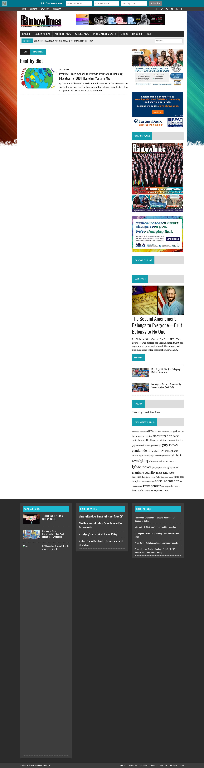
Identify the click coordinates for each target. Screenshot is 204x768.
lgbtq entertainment (158, 461)
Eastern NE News (42, 33)
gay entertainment (141, 445)
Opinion (124, 33)
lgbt (173, 455)
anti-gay (173, 432)
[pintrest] (166, 9)
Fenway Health (145, 440)
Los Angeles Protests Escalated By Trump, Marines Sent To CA (166, 386)
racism (171, 477)
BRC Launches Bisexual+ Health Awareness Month (55, 547)
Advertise (45, 9)
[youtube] (176, 9)
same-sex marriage (148, 481)
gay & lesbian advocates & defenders (170, 440)
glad (156, 451)
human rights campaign (143, 455)
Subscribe (57, 9)
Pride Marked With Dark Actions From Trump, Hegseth (156, 542)
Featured (26, 33)
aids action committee (161, 432)
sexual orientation (167, 481)
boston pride (138, 436)
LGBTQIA (172, 461)
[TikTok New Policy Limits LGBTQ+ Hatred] (31, 522)
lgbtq (143, 460)
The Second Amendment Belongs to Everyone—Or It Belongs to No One (157, 325)
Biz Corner (137, 33)
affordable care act (139, 432)
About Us (154, 765)
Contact (33, 9)
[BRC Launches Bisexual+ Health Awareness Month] (31, 750)
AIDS (149, 431)
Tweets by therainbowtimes (146, 412)
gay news (170, 444)
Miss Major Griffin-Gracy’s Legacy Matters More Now (165, 371)
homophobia (171, 450)
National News (82, 33)
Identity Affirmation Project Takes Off (105, 516)
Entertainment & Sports (104, 33)
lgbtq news (141, 466)
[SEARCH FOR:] (168, 40)
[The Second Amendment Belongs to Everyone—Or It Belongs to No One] (158, 312)
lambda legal (159, 456)
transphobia (138, 490)
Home (24, 9)
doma (176, 436)
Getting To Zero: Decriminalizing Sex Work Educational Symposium (53, 534)
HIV (161, 451)
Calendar (173, 765)
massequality (138, 477)
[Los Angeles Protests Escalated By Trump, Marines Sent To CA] (140, 390)
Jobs (149, 33)
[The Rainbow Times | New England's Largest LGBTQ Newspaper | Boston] (46, 21)
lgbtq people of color (159, 468)
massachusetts (165, 472)
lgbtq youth (172, 467)
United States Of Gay (107, 534)
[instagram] (171, 9)
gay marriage (156, 445)
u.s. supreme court (159, 490)
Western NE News (63, 33)
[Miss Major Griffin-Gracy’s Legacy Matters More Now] (140, 375)
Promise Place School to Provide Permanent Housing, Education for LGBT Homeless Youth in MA (91, 76)
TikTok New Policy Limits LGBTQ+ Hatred (52, 517)
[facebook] (156, 9)
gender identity (142, 450)
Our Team (163, 765)
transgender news (170, 486)
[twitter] (161, 9)
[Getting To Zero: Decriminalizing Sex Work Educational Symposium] (31, 537)
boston (180, 431)
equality (134, 440)
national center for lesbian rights (156, 477)
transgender (152, 486)
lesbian (167, 455)
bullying (148, 436)
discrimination (162, 436)
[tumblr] (181, 9)
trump (147, 490)
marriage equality (144, 472)
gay (154, 440)
